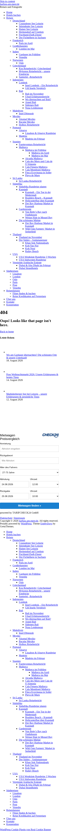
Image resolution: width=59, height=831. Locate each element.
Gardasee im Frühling (29, 54)
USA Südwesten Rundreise (32, 259)
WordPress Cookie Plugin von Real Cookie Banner (25, 829)
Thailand (17, 234)
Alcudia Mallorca (33, 158)
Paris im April (26, 43)
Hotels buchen (13, 15)
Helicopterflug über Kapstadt (39, 200)
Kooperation (12, 304)
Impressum (19, 518)
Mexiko (16, 116)
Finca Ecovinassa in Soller (38, 172)
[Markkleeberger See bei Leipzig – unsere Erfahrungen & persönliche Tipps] (11, 391)
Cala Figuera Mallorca (36, 167)
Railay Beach (32, 251)
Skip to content (7, 1)
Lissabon (17, 273)
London (16, 276)
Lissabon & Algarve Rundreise (40, 133)
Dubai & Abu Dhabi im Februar (35, 265)
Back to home (7, 331)
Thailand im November (30, 237)
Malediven (18, 110)
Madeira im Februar (35, 138)
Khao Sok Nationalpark (37, 243)
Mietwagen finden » (29, 505)
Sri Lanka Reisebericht (30, 181)
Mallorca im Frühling (35, 150)
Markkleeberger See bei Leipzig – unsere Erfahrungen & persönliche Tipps (26, 395)
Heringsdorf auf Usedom (31, 32)
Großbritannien (20, 46)
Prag (15, 285)
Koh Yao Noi (31, 245)
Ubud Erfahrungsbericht (37, 96)
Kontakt (10, 302)
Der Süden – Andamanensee (33, 240)
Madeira (23, 136)
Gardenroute (25, 209)
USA (15, 254)
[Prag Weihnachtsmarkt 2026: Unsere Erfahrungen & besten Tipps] (11, 371)
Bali (21, 91)
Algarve (23, 130)
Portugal (17, 127)
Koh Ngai (30, 248)
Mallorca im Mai (39, 155)
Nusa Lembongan (34, 108)
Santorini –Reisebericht (30, 77)
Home (9, 12)
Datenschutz (6, 518)
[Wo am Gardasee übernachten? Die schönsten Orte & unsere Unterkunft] (11, 352)
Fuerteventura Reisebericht (32, 144)
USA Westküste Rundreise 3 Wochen (37, 257)
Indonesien (18, 79)
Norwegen (18, 60)
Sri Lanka (17, 178)
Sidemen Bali (32, 105)
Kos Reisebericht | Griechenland (35, 68)
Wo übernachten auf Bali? (38, 99)
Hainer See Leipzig (28, 29)
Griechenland (19, 65)
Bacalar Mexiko (27, 122)
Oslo (21, 63)
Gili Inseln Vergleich (35, 88)
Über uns (10, 299)
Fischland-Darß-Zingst (30, 34)
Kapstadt (23, 189)
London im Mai (26, 48)
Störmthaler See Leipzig (31, 26)
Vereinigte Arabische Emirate (27, 262)
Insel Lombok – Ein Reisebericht (41, 85)
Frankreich (18, 40)
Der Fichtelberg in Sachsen (32, 37)
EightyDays (46, 523)
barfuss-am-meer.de (9, 4)
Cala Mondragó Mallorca (37, 169)
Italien (16, 51)
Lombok (23, 82)
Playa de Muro (32, 175)
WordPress (26, 523)
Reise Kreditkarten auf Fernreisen (29, 296)
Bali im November (34, 93)
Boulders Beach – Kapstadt (38, 198)
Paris (15, 282)
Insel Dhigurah (26, 113)
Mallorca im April (40, 153)
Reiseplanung (13, 290)
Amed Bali (30, 102)
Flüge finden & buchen (24, 293)
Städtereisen (12, 271)
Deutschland (19, 20)
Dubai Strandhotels (28, 268)
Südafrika (17, 183)
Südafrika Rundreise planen (32, 186)
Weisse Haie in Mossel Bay (38, 217)
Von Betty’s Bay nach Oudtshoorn (36, 213)
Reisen (9, 18)
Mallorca (23, 147)
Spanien (17, 141)
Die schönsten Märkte (30, 220)
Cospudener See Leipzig (31, 23)
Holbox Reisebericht (29, 124)
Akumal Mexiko (27, 119)
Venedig (23, 57)
